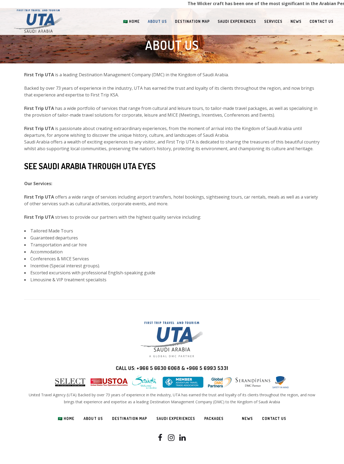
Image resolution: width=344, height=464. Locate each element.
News (247, 418)
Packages (214, 418)
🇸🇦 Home (66, 418)
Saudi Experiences (175, 418)
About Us (93, 418)
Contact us (274, 418)
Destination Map (129, 418)
